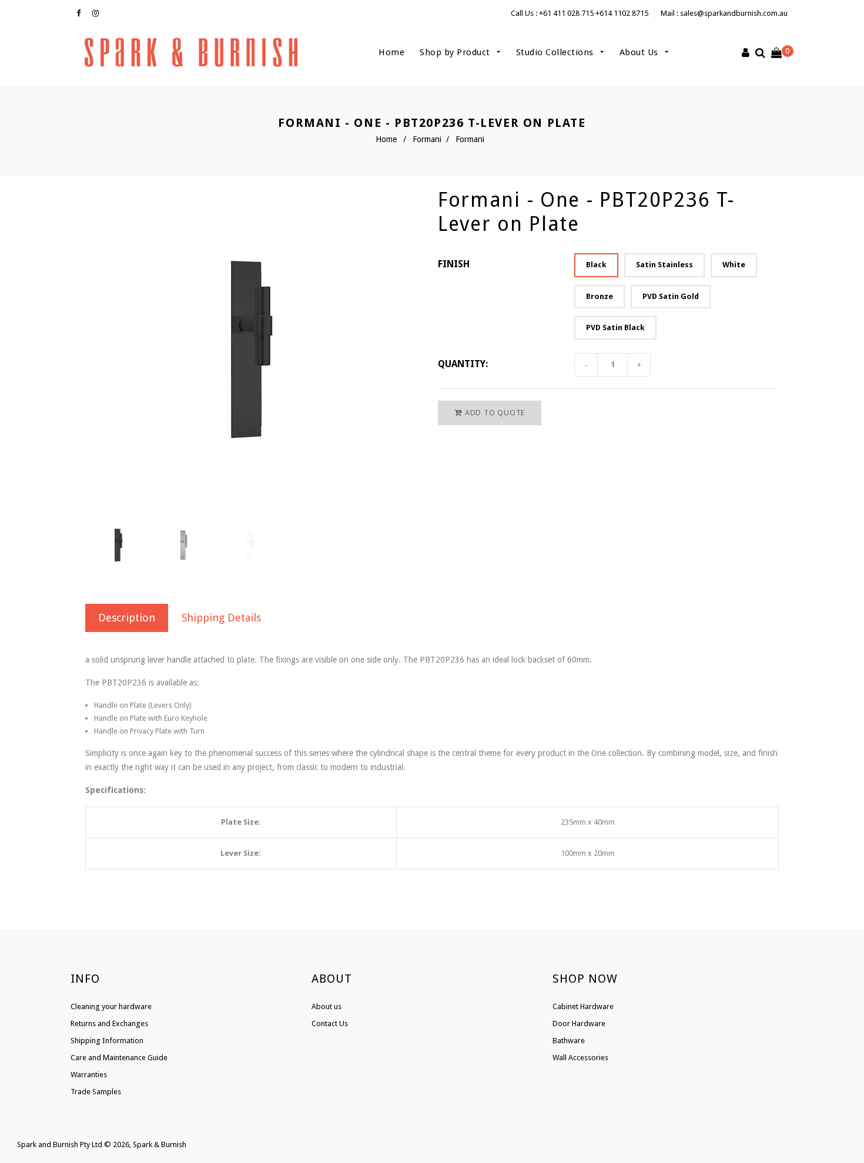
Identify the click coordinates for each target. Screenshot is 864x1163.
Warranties (89, 1074)
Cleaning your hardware (111, 1006)
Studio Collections (556, 52)
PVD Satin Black (615, 327)
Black (596, 264)
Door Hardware (578, 1023)
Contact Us (330, 1023)
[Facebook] (81, 13)
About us (326, 1006)
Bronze (599, 296)
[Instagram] (98, 13)
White (733, 264)
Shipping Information (107, 1040)
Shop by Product (456, 52)
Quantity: (463, 363)
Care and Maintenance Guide (119, 1057)
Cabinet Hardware (583, 1006)
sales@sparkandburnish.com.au (734, 13)
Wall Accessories (580, 1057)
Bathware (568, 1040)
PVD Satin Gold (670, 296)
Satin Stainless (664, 264)
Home (391, 52)
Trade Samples (96, 1091)
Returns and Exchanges (109, 1023)
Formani (427, 139)
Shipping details (221, 617)
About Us (640, 52)
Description (126, 617)
